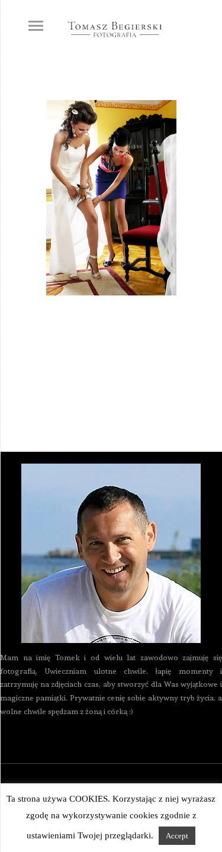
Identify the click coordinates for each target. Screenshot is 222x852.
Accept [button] (177, 835)
